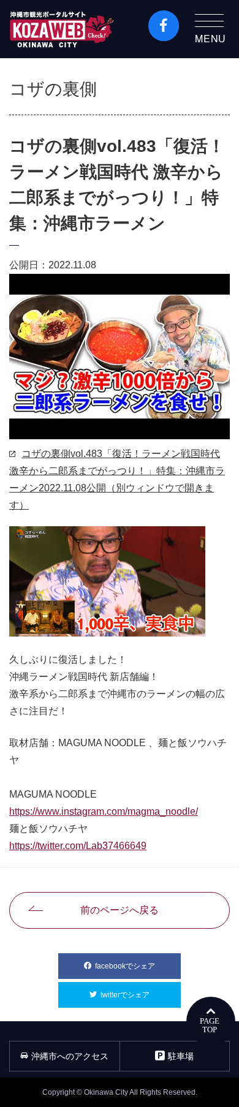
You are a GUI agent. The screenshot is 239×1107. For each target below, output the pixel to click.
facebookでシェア (138, 966)
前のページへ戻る (119, 910)
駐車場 (181, 1056)
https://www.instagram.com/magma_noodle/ (103, 811)
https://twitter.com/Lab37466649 (77, 846)
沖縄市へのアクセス (69, 1056)
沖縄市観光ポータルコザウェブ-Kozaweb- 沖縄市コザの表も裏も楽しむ (62, 29)
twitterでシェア (141, 995)
